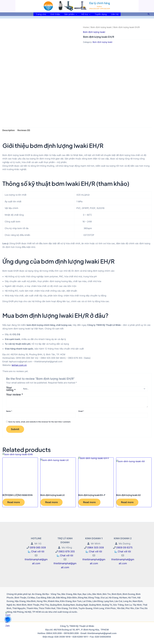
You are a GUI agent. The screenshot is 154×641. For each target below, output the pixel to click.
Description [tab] (8, 130)
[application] (75, 14)
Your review (14, 394)
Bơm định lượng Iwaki (101, 27)
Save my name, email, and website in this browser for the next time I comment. (39, 422)
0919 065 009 (37, 547)
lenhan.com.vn (19, 365)
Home (86, 27)
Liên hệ (114, 14)
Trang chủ (41, 14)
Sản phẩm (69, 14)
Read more (13, 502)
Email (81, 411)
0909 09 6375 (124, 547)
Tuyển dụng (101, 14)
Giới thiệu (55, 14)
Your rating (11, 388)
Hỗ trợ (84, 14)
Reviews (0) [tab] (23, 130)
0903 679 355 (66, 551)
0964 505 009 (95, 547)
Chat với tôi (37, 551)
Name (9, 411)
